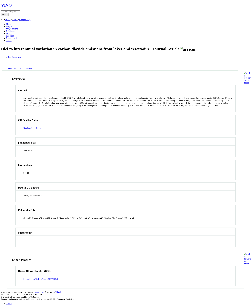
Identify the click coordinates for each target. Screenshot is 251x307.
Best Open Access (14, 57)
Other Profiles (26, 68)
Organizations (12, 29)
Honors (9, 33)
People (9, 26)
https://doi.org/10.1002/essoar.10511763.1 (40, 279)
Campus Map (24, 20)
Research (10, 36)
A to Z (15, 20)
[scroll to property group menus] (247, 82)
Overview (12, 68)
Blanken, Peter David (32, 128)
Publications (11, 31)
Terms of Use (39, 292)
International (11, 38)
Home (7, 20)
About (9, 40)
